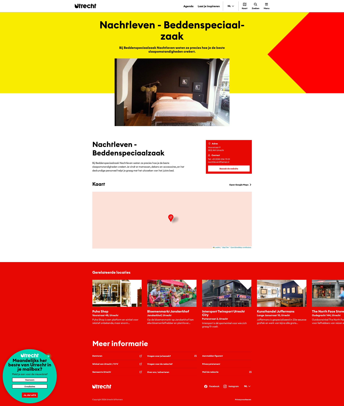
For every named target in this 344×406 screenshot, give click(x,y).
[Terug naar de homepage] (85, 5)
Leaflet (217, 247)
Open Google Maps (238, 184)
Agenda (188, 6)
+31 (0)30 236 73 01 (221, 159)
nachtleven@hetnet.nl (218, 162)
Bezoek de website (229, 168)
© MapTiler (225, 247)
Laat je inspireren (209, 6)
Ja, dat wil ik (30, 395)
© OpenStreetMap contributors (240, 247)
